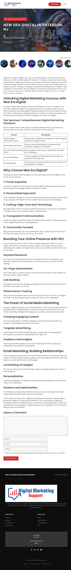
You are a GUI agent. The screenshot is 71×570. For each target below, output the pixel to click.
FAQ (39, 525)
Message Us (63, 475)
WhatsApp (36, 535)
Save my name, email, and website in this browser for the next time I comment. (35, 453)
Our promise (9, 525)
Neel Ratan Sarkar (18, 38)
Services (7, 520)
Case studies (42, 520)
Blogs (39, 518)
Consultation (9, 523)
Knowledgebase (42, 523)
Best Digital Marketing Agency (15, 19)
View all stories (65, 58)
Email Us (36, 537)
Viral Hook (55, 4)
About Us (8, 518)
